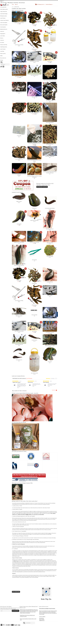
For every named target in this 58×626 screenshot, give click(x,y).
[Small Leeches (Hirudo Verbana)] (50, 200)
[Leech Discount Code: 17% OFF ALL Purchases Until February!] (34, 169)
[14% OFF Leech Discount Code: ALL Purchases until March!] (19, 168)
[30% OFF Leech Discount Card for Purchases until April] (34, 152)
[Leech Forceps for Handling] (19, 36)
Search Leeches (3, 53)
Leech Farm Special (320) (34, 112)
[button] (55, 378)
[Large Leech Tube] (34, 89)
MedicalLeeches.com (3, 29)
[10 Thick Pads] (19, 129)
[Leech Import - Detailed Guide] (50, 151)
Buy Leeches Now (16, 591)
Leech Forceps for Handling (19, 44)
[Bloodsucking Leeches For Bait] (50, 339)
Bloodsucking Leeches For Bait (49, 345)
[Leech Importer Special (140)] (19, 108)
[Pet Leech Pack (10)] (19, 353)
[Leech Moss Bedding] (50, 250)
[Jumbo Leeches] (19, 216)
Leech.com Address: (42, 616)
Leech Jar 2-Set (49, 42)
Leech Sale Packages (3, 13)
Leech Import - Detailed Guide (49, 156)
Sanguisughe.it (2, 33)
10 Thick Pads (19, 135)
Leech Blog (2, 51)
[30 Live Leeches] (50, 19)
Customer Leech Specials (4, 20)
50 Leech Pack (34, 24)
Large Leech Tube (34, 96)
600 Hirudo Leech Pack (49, 144)
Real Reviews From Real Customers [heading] (19, 378)
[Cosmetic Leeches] (34, 336)
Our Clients (2, 42)
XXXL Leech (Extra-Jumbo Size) (19, 265)
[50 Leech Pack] (34, 17)
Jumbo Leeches (19, 223)
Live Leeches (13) (19, 92)
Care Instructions (3, 26)
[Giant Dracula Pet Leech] (50, 219)
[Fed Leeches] (50, 354)
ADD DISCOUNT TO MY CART (42, 186)
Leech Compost (2, 49)
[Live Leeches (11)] (19, 56)
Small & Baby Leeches (4, 9)
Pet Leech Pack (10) (19, 359)
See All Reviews (29, 378)
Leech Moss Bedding (50, 256)
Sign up (16, 4)
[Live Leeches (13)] (19, 86)
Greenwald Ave (41, 618)
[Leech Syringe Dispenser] (50, 112)
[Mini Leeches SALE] (50, 236)
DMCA (1, 55)
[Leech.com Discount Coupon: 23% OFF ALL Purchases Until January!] (50, 167)
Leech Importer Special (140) (19, 113)
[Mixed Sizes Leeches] (19, 311)
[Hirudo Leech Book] (34, 310)
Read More (25, 387)
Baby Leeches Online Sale (34, 220)
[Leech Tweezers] (34, 252)
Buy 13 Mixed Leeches (49, 100)
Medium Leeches (19, 201)
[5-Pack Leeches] (50, 290)
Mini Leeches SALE (50, 242)
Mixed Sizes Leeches (19, 315)
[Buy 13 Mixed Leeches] (50, 91)
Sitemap (1, 60)
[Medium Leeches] (19, 197)
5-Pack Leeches (49, 295)
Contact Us (2, 40)
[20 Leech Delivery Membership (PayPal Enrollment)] (34, 133)
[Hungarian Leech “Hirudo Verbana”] (19, 236)
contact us (49, 533)
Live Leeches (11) (49, 318)
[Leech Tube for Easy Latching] (34, 56)
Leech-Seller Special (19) (34, 75)
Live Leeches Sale (3, 7)
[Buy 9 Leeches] (50, 56)
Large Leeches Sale (3, 11)
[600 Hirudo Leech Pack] (50, 134)
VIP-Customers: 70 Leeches (19, 76)
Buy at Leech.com (3, 57)
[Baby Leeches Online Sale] (34, 215)
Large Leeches (34, 208)
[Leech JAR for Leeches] (34, 360)
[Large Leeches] (34, 200)
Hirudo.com (2, 31)
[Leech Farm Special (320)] (34, 107)
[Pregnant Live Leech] (50, 274)
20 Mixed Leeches (34, 49)
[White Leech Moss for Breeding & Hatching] (50, 72)
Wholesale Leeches (3, 15)
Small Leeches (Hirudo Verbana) (50, 208)
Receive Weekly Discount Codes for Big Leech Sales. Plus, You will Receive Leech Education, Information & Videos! (9, 608)
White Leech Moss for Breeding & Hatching (49, 79)
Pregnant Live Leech (50, 281)
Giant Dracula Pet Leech (49, 228)
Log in (13, 4)
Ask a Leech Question (3, 24)
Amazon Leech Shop (3, 44)
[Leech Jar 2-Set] (50, 35)
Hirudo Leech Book (34, 314)
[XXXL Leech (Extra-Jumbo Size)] (19, 255)
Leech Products (2, 18)
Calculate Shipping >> (49, 4)
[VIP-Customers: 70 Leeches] (19, 70)
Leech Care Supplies (3, 22)
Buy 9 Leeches (50, 61)
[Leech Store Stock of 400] (19, 152)
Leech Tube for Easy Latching (34, 61)
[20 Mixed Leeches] (34, 38)
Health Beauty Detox (3, 46)
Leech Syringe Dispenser (50, 122)
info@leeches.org (15, 560)
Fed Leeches (50, 361)
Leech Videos (2, 35)
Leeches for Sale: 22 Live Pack (19, 22)
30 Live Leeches (49, 27)
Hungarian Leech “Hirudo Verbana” (19, 242)
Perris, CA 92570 (41, 619)
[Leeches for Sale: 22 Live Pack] (19, 16)
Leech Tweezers (34, 259)
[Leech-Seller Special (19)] (34, 70)
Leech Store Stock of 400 (19, 158)
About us (1, 38)
